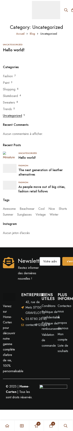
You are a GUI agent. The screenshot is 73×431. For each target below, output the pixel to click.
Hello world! (14, 50)
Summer (8, 214)
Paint (6, 83)
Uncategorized (12, 115)
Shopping (9, 89)
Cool (41, 209)
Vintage (41, 214)
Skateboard (10, 96)
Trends (7, 109)
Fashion (8, 76)
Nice (51, 209)
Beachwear (27, 209)
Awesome (9, 209)
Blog (32, 34)
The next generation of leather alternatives (40, 172)
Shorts (63, 209)
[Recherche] (65, 10)
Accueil (20, 34)
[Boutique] (22, 425)
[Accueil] (7, 425)
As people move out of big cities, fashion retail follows (41, 189)
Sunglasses (24, 214)
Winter (54, 214)
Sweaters (9, 102)
